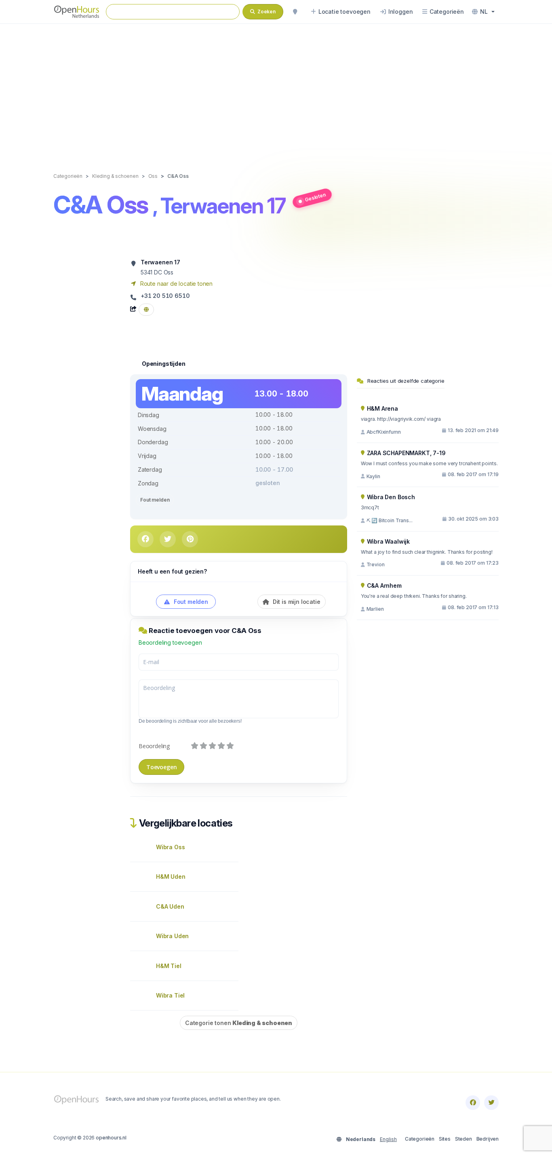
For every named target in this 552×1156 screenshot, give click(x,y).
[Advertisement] (276, 89)
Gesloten (315, 197)
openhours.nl (111, 1138)
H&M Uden (170, 876)
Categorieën (419, 1139)
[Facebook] (473, 1102)
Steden (463, 1139)
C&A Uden (170, 906)
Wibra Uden (172, 935)
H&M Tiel (168, 965)
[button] (483, 11)
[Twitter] (491, 1102)
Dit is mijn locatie (295, 601)
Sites (445, 1139)
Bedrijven (487, 1139)
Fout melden (154, 500)
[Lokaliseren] (295, 11)
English (388, 1139)
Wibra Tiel (170, 995)
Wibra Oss (170, 847)
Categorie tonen (238, 1022)
